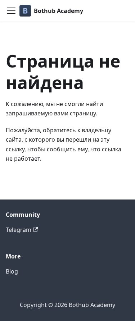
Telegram (18, 230)
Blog (12, 271)
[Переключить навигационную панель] (11, 10)
